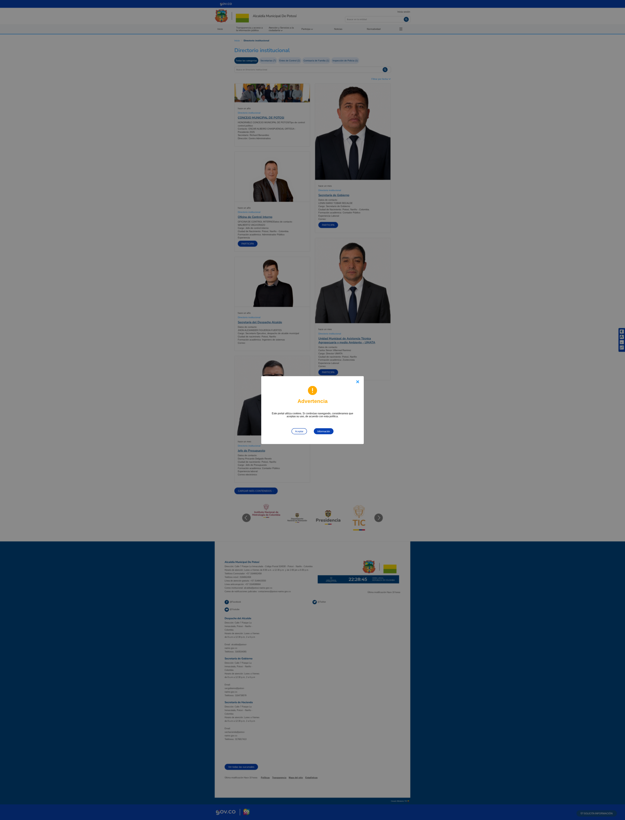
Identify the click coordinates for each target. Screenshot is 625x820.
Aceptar (299, 431)
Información (323, 431)
